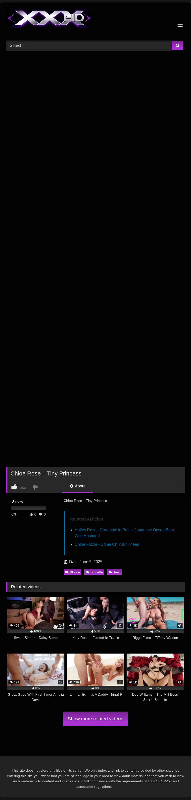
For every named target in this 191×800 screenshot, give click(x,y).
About (79, 486)
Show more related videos (95, 718)
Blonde (75, 572)
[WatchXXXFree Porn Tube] (95, 19)
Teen (116, 572)
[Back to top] (175, 785)
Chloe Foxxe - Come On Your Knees (107, 544)
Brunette (97, 572)
